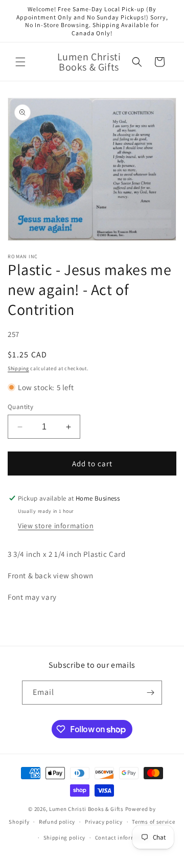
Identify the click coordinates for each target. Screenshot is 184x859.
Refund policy (57, 821)
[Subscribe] (150, 693)
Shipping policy (64, 837)
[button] (20, 62)
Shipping (18, 368)
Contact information (122, 837)
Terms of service (153, 821)
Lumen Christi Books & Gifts (86, 808)
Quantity (20, 406)
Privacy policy (104, 821)
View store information (56, 525)
